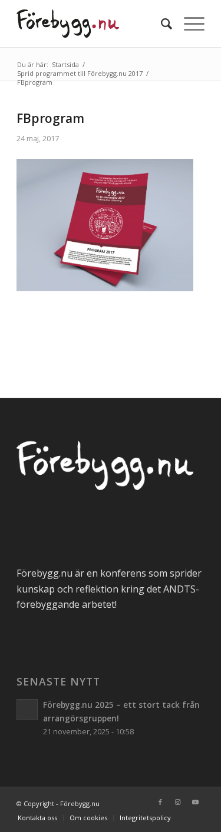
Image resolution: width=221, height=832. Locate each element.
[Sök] (160, 23)
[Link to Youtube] (195, 802)
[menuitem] (160, 23)
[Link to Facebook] (160, 802)
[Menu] (188, 23)
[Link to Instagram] (178, 802)
